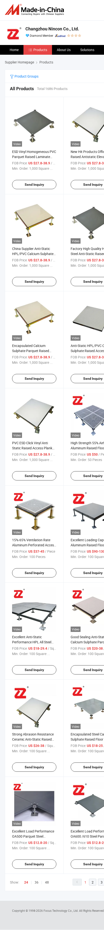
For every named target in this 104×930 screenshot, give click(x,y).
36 (36, 882)
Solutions (87, 49)
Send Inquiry (34, 184)
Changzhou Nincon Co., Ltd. (52, 28)
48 (47, 882)
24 (26, 882)
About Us (64, 49)
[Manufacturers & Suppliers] (35, 9)
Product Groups (26, 76)
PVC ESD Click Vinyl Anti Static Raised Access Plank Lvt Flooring (32, 448)
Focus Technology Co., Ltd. (61, 910)
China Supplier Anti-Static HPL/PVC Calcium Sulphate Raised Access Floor (32, 253)
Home (14, 49)
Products (40, 49)
